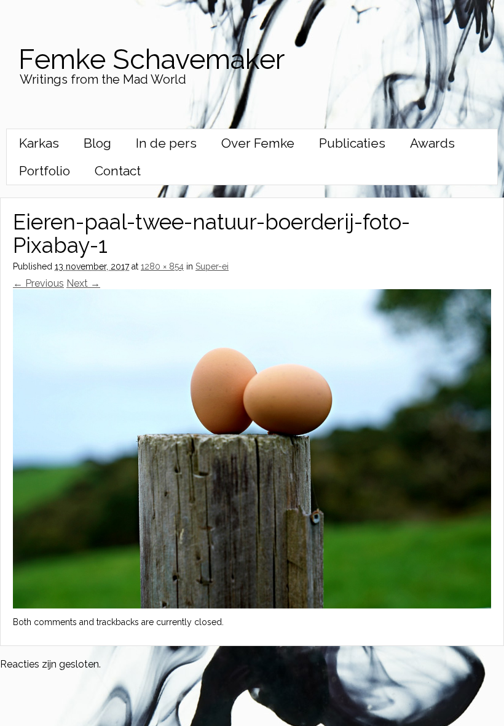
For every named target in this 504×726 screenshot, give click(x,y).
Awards (432, 143)
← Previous (38, 283)
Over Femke (257, 143)
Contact (118, 170)
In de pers (166, 143)
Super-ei (212, 266)
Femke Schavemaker (151, 59)
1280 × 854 (162, 266)
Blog (97, 143)
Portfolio (44, 170)
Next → (83, 283)
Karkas (39, 143)
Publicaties (352, 143)
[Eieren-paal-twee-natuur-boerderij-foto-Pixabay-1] (252, 605)
